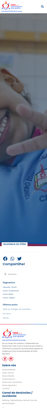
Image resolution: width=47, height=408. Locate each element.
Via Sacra (7, 313)
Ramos (6, 318)
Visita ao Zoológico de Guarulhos (16, 309)
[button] (42, 7)
